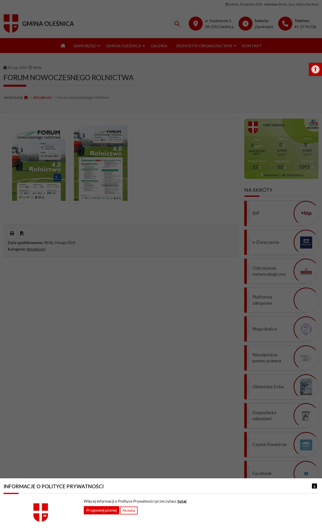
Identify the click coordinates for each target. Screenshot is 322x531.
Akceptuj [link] (129, 510)
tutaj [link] (181, 501)
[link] (315, 69)
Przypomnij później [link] (101, 510)
